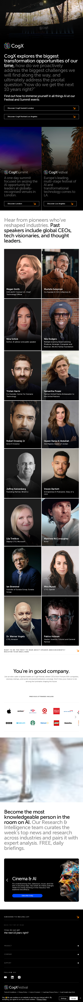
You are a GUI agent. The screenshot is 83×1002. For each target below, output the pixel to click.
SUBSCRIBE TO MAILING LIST (16, 917)
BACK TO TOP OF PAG (14, 925)
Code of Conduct (34, 992)
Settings (63, 998)
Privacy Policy (23, 992)
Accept (73, 998)
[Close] (80, 998)
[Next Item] (75, 717)
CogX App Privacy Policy (50, 992)
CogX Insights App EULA (67, 992)
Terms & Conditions (10, 992)
